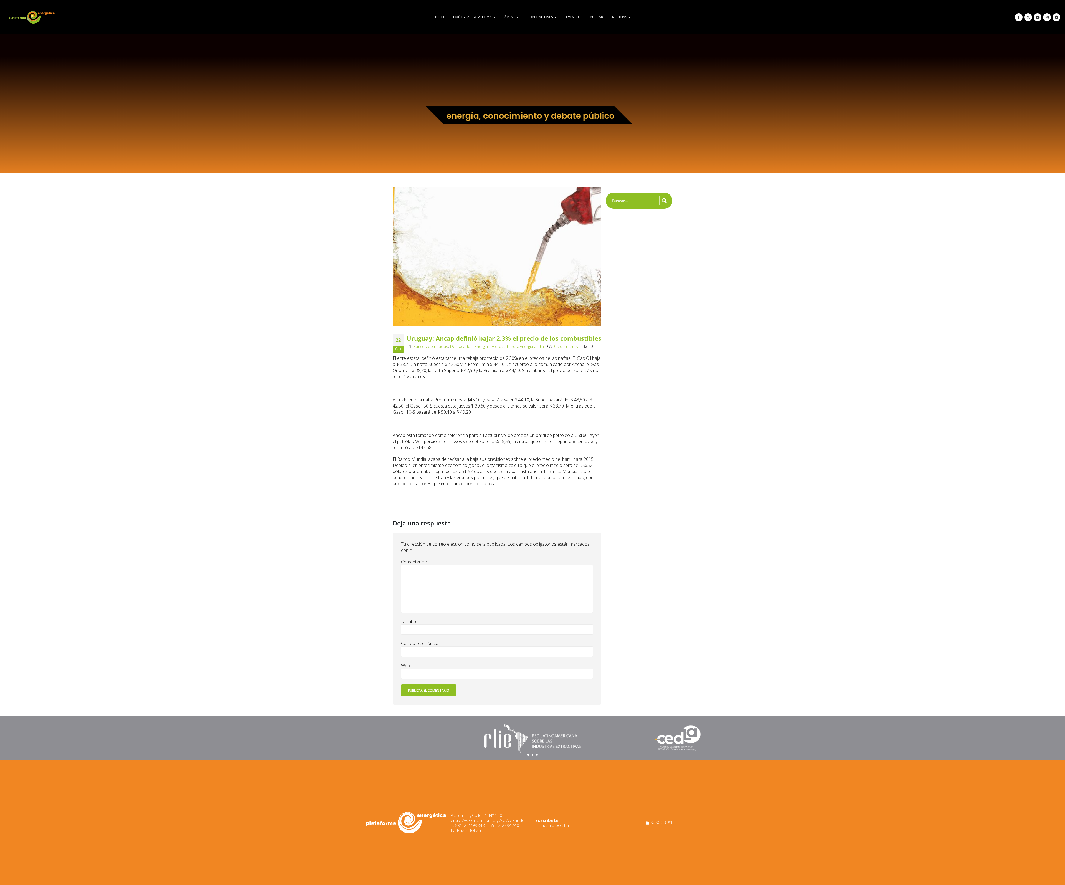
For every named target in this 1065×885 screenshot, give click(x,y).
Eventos (573, 17)
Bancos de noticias (430, 346)
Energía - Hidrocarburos (496, 346)
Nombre (409, 621)
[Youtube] (1037, 17)
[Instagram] (1047, 17)
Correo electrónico (419, 643)
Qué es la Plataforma (472, 17)
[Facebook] (1019, 17)
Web (405, 666)
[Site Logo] (32, 17)
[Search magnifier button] (664, 200)
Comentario (414, 562)
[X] (1028, 17)
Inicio (439, 17)
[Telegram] (1056, 17)
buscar (596, 17)
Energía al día (532, 346)
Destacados (461, 346)
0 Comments (566, 346)
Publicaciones (540, 17)
